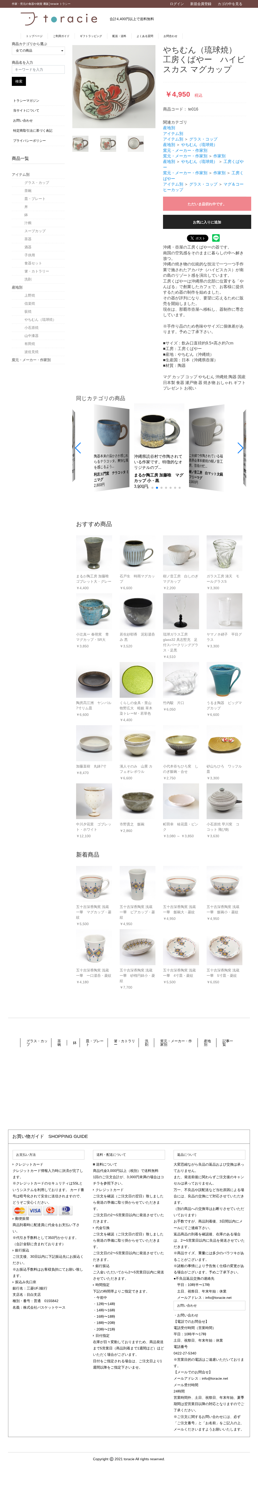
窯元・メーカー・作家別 (31, 360)
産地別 (17, 287)
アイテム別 (20, 174)
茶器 (27, 239)
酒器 (27, 247)
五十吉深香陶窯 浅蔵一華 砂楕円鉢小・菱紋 (137, 975)
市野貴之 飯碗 (132, 824)
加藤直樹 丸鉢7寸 (91, 766)
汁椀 (27, 223)
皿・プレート (35, 199)
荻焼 (27, 311)
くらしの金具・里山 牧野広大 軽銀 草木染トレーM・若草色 (136, 708)
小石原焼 (31, 328)
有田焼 (29, 344)
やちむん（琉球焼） (40, 320)
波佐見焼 (31, 352)
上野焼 (29, 295)
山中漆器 (31, 336)
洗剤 (27, 279)
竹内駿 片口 (173, 703)
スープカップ (35, 231)
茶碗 (27, 191)
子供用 (29, 255)
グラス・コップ (203, 139)
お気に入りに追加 (207, 222)
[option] (113, 86)
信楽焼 (29, 303)
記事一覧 (227, 1043)
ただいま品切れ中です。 (207, 204)
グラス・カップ (36, 183)
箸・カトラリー (36, 271)
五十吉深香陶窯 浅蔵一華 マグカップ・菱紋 (93, 912)
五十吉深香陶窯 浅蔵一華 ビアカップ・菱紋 (137, 912)
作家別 (219, 156)
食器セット (33, 263)
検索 (18, 81)
